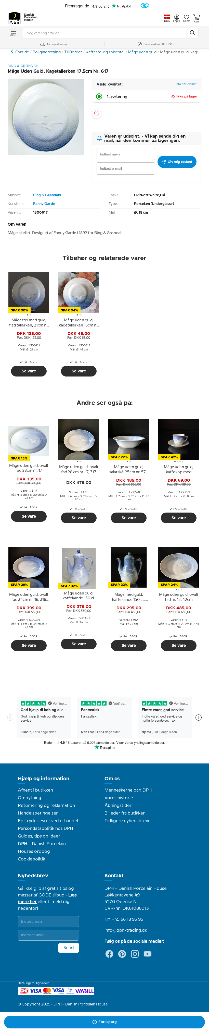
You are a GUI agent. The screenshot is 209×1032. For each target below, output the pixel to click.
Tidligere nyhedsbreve (127, 821)
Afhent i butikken (35, 790)
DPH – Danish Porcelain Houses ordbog (42, 848)
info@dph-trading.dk (125, 930)
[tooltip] (28, 323)
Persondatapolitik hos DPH (45, 829)
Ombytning (29, 798)
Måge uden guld (142, 52)
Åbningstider (118, 806)
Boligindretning (47, 52)
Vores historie (118, 798)
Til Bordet (73, 52)
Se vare (29, 371)
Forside (22, 52)
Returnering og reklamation (46, 806)
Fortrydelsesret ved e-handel (48, 821)
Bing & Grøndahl (47, 195)
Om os (112, 778)
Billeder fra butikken (125, 813)
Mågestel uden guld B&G (12, 51)
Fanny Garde (44, 204)
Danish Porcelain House (29, 17)
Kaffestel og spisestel (105, 52)
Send (68, 948)
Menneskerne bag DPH (128, 790)
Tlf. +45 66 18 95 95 (123, 919)
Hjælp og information (43, 778)
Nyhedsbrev (33, 875)
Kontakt (114, 875)
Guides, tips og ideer (39, 836)
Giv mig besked (180, 161)
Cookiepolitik (31, 859)
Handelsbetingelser (38, 813)
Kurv (196, 21)
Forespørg (107, 1022)
